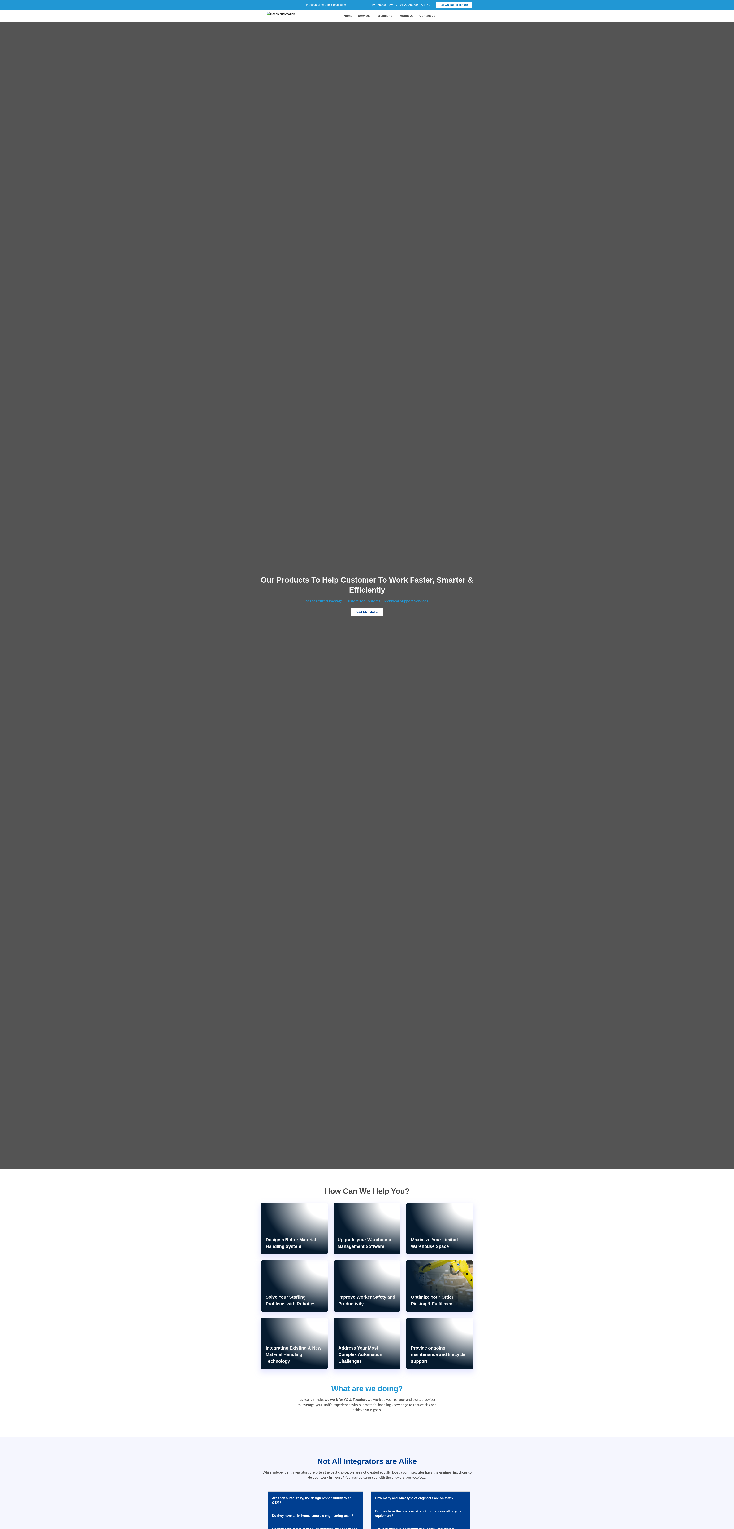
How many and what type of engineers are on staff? (414, 1498)
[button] (365, 15)
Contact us (427, 15)
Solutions (385, 15)
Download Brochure (454, 4)
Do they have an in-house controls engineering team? (312, 1516)
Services (364, 15)
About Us (407, 15)
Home (348, 15)
